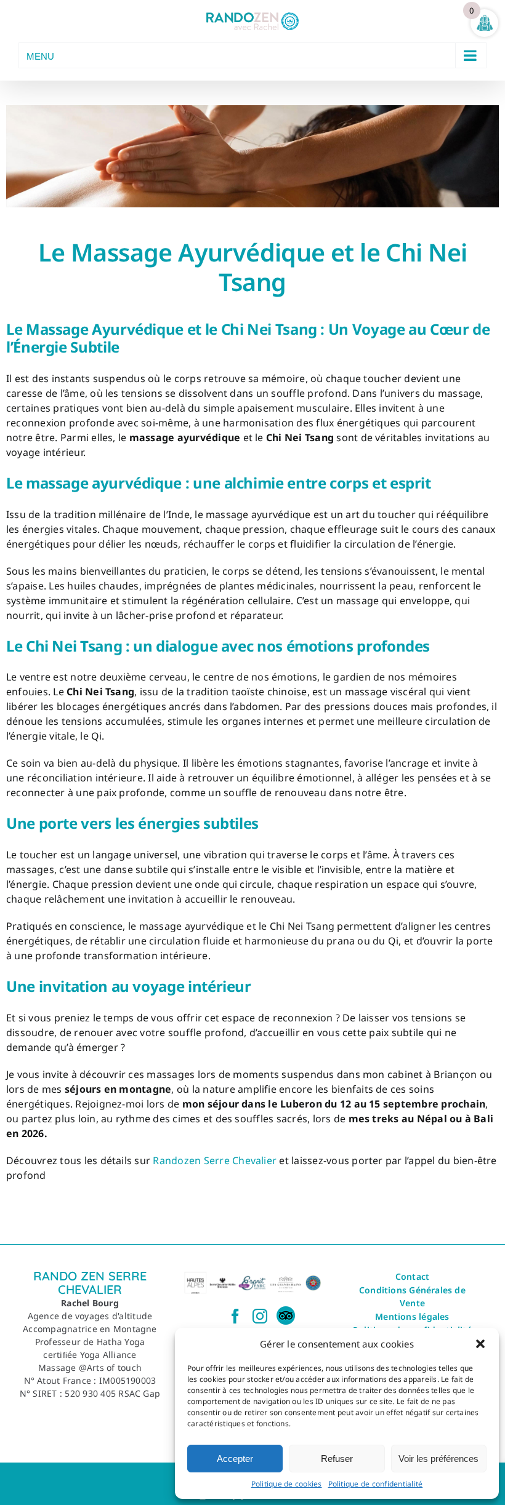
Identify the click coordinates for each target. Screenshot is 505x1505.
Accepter (235, 1458)
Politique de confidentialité (375, 1484)
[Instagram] (259, 1316)
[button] (480, 1344)
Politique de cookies (286, 1484)
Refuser (337, 1458)
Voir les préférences (438, 1458)
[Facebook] (235, 1316)
